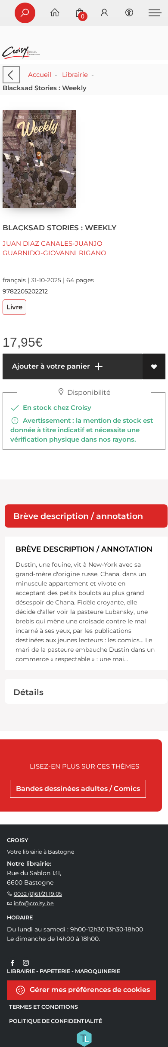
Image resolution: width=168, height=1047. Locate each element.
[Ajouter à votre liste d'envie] (154, 366)
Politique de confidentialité (55, 1021)
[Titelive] (84, 1037)
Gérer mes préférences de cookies (89, 989)
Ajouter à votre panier (50, 366)
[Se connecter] (104, 13)
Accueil (39, 74)
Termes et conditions (43, 1007)
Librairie (75, 74)
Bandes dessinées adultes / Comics (78, 788)
